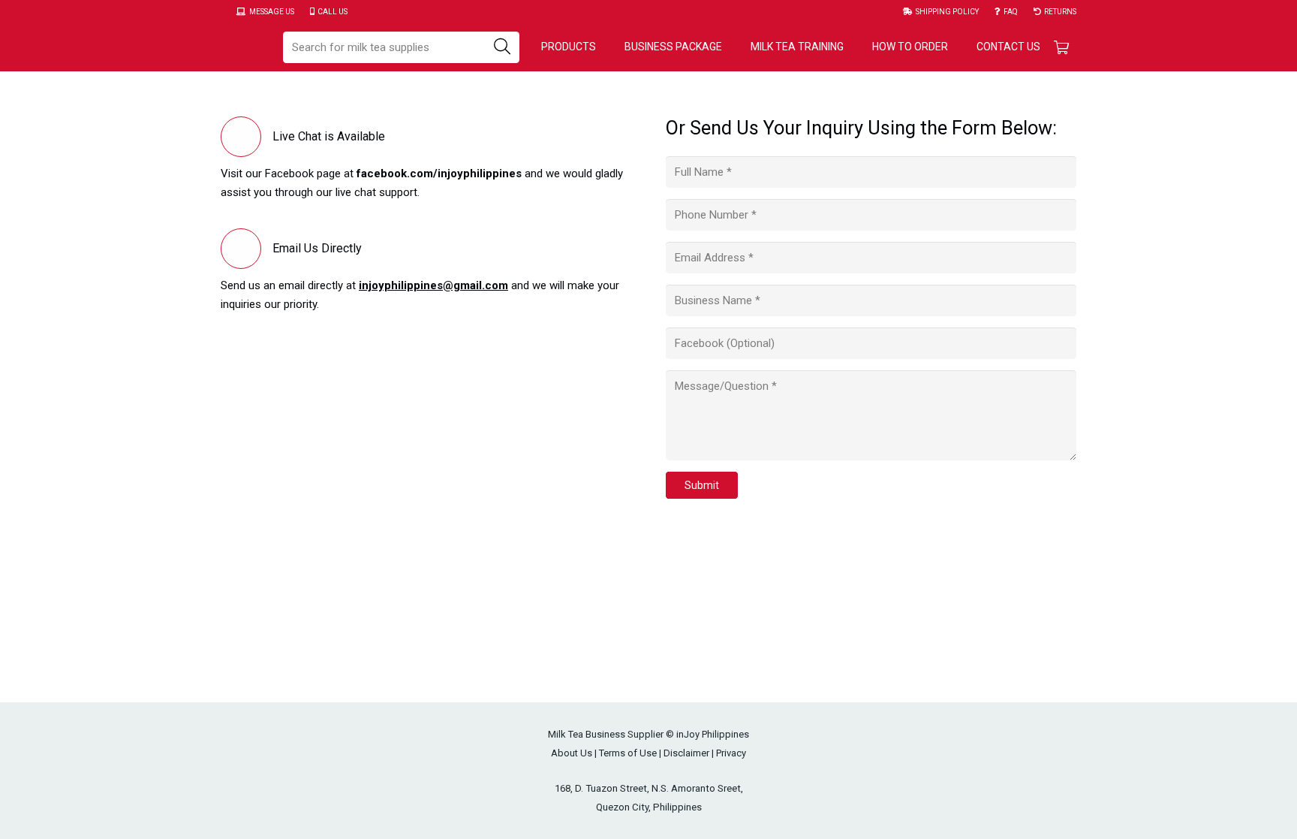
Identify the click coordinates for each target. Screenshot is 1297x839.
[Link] (244, 47)
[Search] (502, 47)
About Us (571, 753)
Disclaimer (686, 753)
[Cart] (1061, 47)
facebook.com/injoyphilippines (439, 173)
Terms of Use (628, 753)
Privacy (731, 753)
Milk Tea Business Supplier (606, 734)
